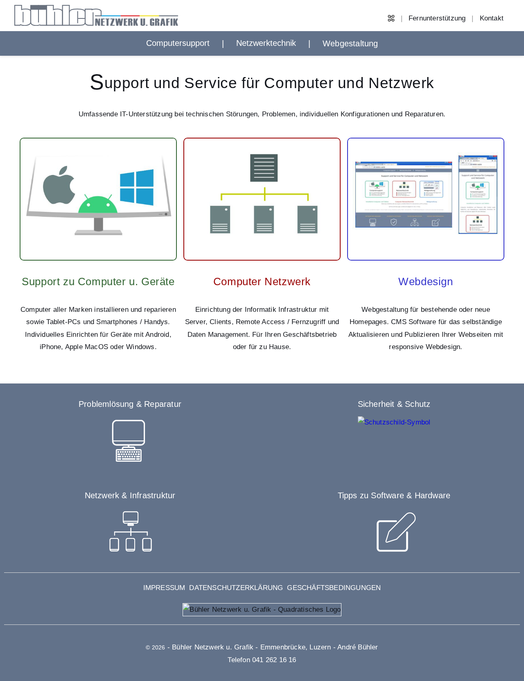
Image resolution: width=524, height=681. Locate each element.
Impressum (164, 588)
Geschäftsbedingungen (334, 588)
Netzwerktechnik (266, 43)
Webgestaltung (350, 43)
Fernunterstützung (437, 18)
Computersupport (178, 43)
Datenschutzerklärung (236, 588)
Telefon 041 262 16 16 (262, 660)
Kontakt (492, 18)
